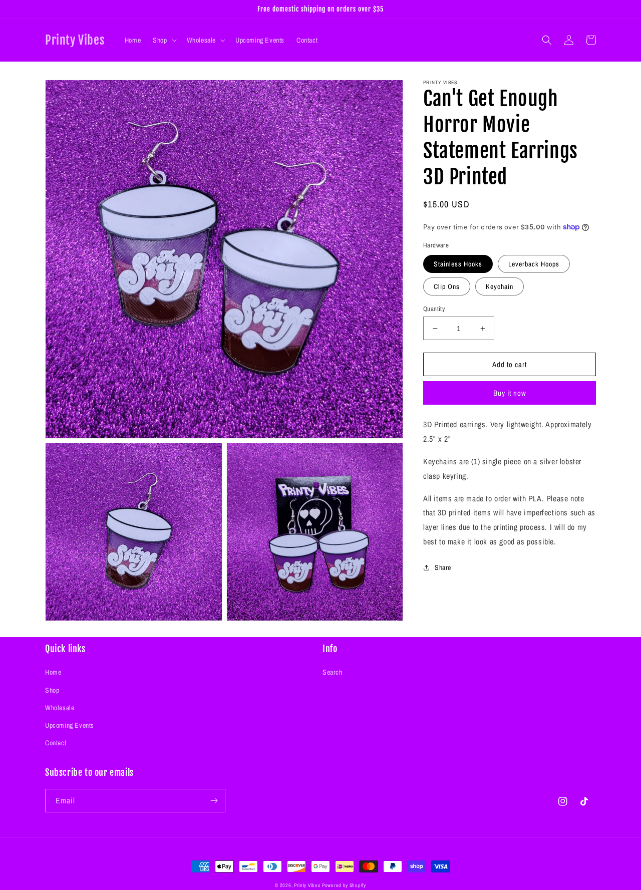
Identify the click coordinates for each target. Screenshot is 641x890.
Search (333, 672)
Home (53, 672)
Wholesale (59, 707)
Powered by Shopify (344, 885)
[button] (163, 40)
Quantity (434, 309)
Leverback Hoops (533, 263)
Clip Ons (447, 286)
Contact (55, 742)
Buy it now (509, 393)
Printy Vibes (307, 885)
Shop (52, 690)
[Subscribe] (214, 800)
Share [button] (443, 566)
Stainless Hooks (458, 263)
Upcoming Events (69, 725)
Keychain (499, 286)
